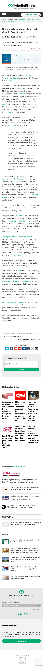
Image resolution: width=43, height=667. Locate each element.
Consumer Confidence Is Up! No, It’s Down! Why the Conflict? (24, 541)
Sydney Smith (10, 37)
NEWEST (5, 534)
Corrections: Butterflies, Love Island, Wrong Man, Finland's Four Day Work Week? (20, 433)
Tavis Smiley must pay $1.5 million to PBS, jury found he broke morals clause (24, 506)
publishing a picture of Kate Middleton (16, 281)
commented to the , (15, 179)
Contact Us (22, 663)
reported (9, 80)
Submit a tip (35, 48)
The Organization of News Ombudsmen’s (17, 236)
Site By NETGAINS (32, 653)
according (13, 112)
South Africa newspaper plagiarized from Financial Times (7, 442)
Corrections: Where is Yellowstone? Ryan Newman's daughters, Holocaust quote (7, 410)
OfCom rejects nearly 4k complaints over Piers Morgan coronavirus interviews (19, 480)
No (38, 609)
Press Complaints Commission (21, 221)
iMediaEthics (21, 6)
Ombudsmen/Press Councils (29, 43)
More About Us (21, 641)
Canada (8, 43)
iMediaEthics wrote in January (13, 302)
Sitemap (22, 661)
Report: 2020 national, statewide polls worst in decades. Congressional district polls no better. (25, 559)
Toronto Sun (17, 45)
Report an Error (23, 339)
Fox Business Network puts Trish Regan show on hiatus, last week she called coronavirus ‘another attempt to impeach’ (25, 498)
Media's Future (12, 19)
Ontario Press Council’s (11, 78)
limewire (24, 72)
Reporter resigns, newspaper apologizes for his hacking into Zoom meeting (24, 488)
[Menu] (4, 14)
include (5, 104)
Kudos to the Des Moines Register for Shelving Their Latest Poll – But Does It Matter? (33, 411)
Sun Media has (28, 75)
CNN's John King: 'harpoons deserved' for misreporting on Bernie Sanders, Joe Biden (20, 411)
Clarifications (22, 659)
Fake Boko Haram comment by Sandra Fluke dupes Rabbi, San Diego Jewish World (25, 523)
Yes (34, 609)
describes (22, 94)
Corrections (22, 657)
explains (19, 215)
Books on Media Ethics (23, 656)
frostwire (18, 72)
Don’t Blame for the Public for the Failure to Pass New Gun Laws (25, 577)
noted (19, 271)
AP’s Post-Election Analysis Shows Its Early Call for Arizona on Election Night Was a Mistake (24, 569)
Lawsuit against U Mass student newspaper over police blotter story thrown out (33, 434)
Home (4, 19)
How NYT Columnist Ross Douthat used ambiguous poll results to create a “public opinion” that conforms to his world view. (24, 550)
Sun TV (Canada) (7, 45)
